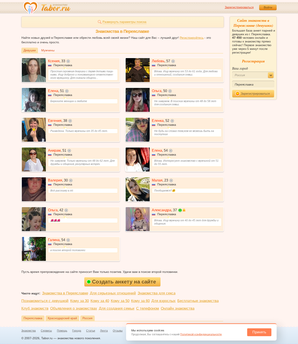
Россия (87, 318)
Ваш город (240, 68)
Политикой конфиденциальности (201, 334)
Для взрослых (163, 301)
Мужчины (48, 50)
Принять (259, 332)
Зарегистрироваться (239, 7)
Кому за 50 (120, 301)
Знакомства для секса (156, 293)
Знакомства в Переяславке (65, 293)
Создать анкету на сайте (124, 282)
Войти (268, 7)
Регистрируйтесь (192, 37)
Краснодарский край (62, 318)
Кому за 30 (79, 301)
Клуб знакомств (34, 308)
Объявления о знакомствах (73, 308)
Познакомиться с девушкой (45, 301)
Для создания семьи (116, 308)
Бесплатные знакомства (198, 301)
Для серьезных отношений (113, 293)
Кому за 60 (140, 301)
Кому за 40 (100, 301)
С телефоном (147, 308)
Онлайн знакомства (177, 308)
